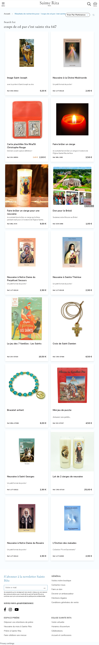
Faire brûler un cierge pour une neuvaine (23, 212)
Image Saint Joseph (17, 77)
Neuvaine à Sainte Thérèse (67, 277)
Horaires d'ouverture (60, 626)
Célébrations (57, 630)
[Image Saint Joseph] (26, 52)
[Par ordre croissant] (93, 15)
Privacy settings (7, 643)
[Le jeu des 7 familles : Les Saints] (26, 318)
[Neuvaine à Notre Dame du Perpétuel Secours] (26, 252)
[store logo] (49, 3)
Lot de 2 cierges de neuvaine (68, 476)
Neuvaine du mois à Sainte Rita (18, 626)
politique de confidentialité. (37, 596)
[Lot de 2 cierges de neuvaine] (72, 451)
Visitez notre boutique (61, 580)
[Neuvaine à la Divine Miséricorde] (72, 52)
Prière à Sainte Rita (12, 630)
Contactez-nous (58, 585)
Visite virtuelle (57, 622)
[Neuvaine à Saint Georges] (26, 451)
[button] (77, 15)
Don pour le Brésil (62, 210)
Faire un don (56, 589)
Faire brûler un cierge (64, 144)
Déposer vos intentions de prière (18, 622)
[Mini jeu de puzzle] (72, 385)
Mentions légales (59, 598)
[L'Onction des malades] (72, 518)
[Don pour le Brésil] (72, 185)
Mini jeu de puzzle (62, 410)
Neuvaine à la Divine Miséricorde (70, 77)
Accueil (7, 14)
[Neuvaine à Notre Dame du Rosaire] (26, 518)
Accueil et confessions (61, 635)
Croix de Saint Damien (64, 343)
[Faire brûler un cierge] (72, 119)
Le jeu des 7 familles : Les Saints (24, 343)
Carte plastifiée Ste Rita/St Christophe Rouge (21, 146)
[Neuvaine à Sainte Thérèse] (72, 252)
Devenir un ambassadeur (62, 593)
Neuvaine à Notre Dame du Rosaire (25, 543)
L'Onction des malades (64, 543)
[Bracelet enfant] (26, 385)
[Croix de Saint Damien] (72, 318)
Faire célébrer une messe (15, 635)
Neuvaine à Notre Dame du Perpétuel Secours (21, 279)
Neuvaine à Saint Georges (20, 476)
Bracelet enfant (15, 410)
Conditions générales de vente (65, 602)
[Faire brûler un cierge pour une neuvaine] (26, 185)
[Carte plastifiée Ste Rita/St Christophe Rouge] (26, 119)
